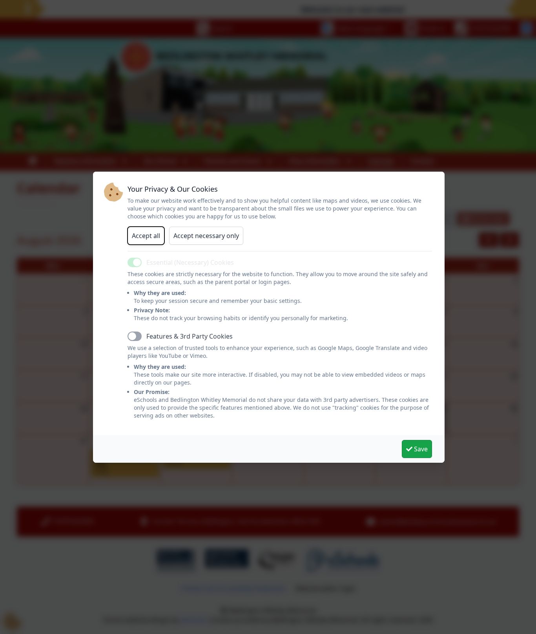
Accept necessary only (206, 235)
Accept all (146, 235)
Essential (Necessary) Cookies (190, 262)
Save (420, 449)
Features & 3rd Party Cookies (189, 336)
